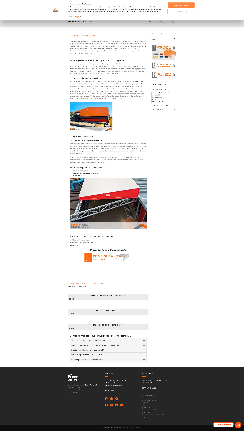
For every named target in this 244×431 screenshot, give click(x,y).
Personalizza (180, 11)
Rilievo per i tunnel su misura (82, 175)
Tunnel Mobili (155, 22)
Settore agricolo (147, 398)
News (143, 405)
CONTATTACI (74, 246)
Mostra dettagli (73, 17)
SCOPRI (71, 299)
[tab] (163, 90)
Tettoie (154, 99)
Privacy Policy (146, 412)
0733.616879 (90, 242)
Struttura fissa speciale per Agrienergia (85, 173)
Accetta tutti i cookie (181, 5)
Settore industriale (148, 395)
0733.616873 (111, 380)
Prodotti (144, 417)
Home (146, 22)
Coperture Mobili (157, 97)
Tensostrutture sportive (149, 400)
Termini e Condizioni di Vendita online (153, 415)
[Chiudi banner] (197, 3)
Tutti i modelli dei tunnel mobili (77, 287)
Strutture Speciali (157, 101)
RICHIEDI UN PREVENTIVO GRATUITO (81, 136)
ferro (136, 81)
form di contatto (84, 240)
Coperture (145, 403)
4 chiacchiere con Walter (149, 410)
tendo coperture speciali (80, 171)
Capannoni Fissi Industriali (160, 93)
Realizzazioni (146, 407)
